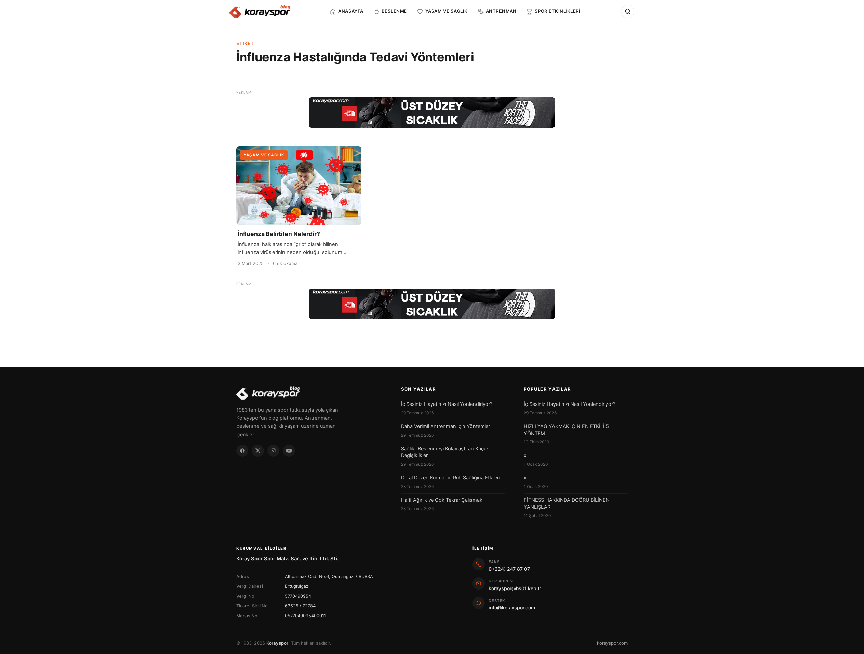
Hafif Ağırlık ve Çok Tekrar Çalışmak (441, 500)
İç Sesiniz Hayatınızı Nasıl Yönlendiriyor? (446, 404)
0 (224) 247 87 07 (509, 569)
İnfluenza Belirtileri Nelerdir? (279, 233)
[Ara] (627, 11)
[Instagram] (273, 451)
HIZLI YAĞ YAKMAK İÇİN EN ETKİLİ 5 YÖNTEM (566, 429)
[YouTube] (289, 451)
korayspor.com (612, 643)
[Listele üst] (432, 112)
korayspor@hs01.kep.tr (515, 588)
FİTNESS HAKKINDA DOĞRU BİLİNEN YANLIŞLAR (567, 503)
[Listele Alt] (432, 304)
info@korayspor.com (512, 607)
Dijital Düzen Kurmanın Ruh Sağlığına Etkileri (450, 478)
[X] (258, 451)
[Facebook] (242, 451)
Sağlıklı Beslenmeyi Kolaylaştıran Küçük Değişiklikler (445, 452)
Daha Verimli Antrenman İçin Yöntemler (445, 426)
